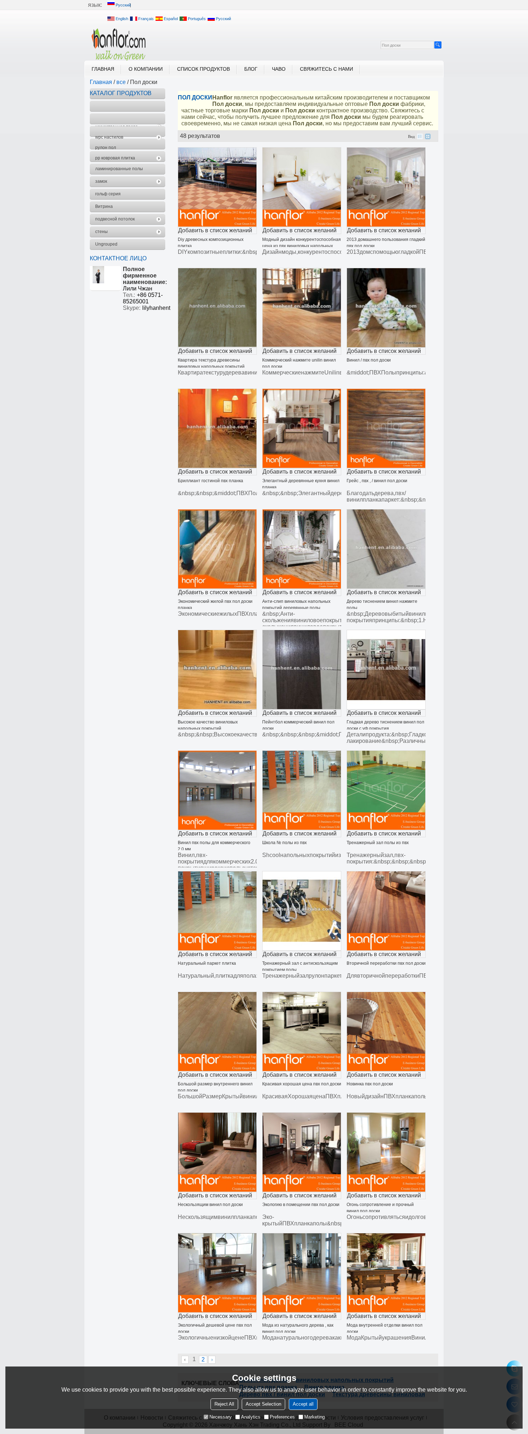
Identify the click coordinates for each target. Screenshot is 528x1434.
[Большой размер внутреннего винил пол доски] (217, 1031)
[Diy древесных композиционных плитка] (217, 187)
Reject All (224, 1404)
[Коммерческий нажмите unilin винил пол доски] (301, 308)
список (420, 136)
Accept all (303, 1404)
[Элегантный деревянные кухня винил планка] (301, 428)
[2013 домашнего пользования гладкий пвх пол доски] (386, 187)
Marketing (314, 1417)
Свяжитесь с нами (326, 69)
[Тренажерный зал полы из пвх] (386, 790)
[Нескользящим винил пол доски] (217, 1152)
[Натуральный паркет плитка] (217, 911)
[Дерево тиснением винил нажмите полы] (386, 549)
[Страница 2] (212, 1360)
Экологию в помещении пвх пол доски (300, 1204)
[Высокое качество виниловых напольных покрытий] (217, 669)
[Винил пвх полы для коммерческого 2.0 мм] (217, 790)
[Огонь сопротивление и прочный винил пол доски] (386, 1152)
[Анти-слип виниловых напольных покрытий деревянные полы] (301, 549)
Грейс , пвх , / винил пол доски (377, 480)
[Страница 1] (185, 1360)
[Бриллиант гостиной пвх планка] (217, 428)
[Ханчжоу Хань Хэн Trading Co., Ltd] (118, 44)
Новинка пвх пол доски (370, 1083)
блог (251, 69)
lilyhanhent (156, 308)
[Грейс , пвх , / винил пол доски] (386, 428)
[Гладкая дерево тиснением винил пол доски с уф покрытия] (386, 669)
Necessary (220, 1417)
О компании (146, 69)
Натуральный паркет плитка (207, 963)
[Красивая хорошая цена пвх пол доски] (301, 1031)
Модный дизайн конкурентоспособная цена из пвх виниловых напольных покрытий (301, 246)
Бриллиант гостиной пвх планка (210, 480)
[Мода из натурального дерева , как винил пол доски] (301, 1273)
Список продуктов (203, 69)
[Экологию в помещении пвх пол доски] (301, 1152)
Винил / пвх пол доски (369, 360)
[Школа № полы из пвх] (301, 790)
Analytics (250, 1417)
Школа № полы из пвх (284, 842)
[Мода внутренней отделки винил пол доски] (386, 1273)
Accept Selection (263, 1404)
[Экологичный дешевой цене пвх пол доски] (217, 1273)
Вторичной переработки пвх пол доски (386, 963)
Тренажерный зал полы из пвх (378, 842)
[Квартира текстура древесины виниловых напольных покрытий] (217, 308)
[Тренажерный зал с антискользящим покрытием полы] (301, 911)
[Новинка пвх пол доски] (386, 1031)
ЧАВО (279, 69)
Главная (103, 69)
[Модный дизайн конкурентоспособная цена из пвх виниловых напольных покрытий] (301, 187)
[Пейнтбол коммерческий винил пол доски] (301, 669)
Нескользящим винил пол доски (210, 1204)
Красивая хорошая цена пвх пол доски (301, 1083)
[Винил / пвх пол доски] (386, 308)
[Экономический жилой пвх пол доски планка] (217, 549)
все (121, 82)
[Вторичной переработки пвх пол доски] (386, 911)
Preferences (282, 1417)
